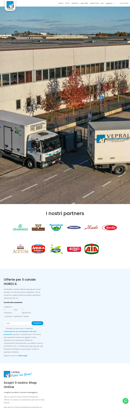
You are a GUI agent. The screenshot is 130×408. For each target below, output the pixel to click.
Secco (67, 3)
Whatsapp (23, 356)
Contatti (109, 3)
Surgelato (75, 3)
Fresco (61, 3)
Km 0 (102, 3)
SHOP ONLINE (123, 3)
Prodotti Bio (94, 3)
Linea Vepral (84, 3)
